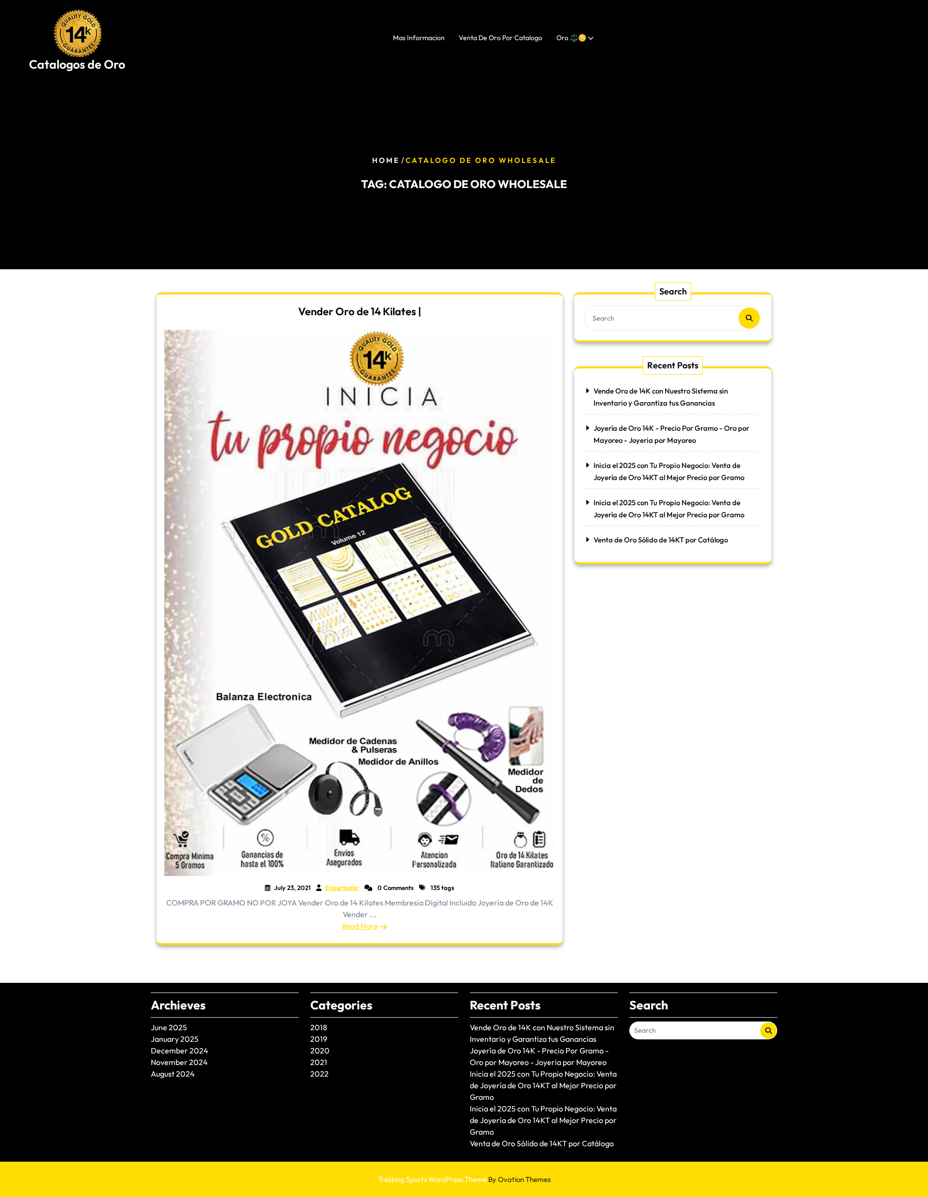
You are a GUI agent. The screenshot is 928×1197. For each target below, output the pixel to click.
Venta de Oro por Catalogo (500, 37)
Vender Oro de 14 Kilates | (359, 311)
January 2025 (175, 1039)
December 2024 (179, 1050)
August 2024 (173, 1074)
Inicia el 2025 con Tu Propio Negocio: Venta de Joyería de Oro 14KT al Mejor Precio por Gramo (543, 1085)
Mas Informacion (419, 37)
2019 (318, 1039)
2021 (318, 1062)
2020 (320, 1050)
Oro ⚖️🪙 (571, 37)
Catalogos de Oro (77, 64)
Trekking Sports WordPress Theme (464, 1179)
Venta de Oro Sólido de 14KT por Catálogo (661, 539)
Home (386, 160)
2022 (319, 1074)
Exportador (342, 887)
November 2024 (179, 1062)
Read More (359, 926)
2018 (318, 1027)
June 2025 (169, 1027)
